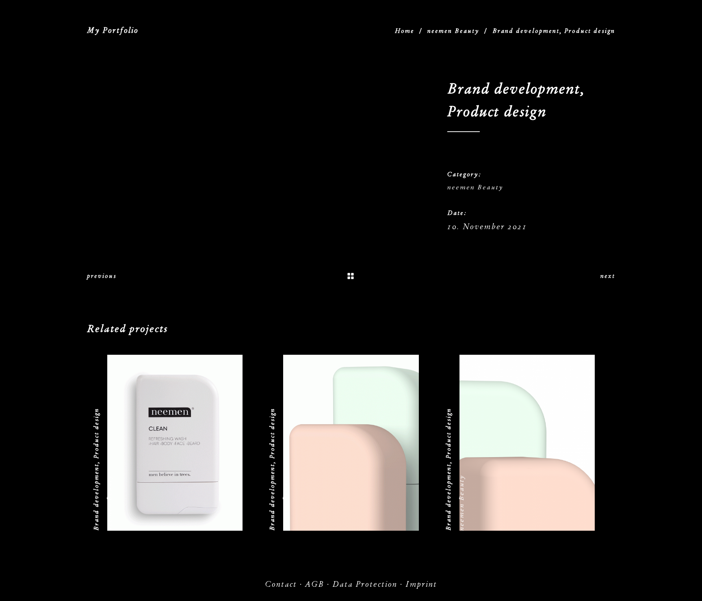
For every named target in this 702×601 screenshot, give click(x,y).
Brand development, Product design (96, 469)
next (607, 276)
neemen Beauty (453, 31)
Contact (281, 584)
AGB (314, 584)
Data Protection (364, 584)
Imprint (421, 584)
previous (102, 276)
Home (404, 31)
